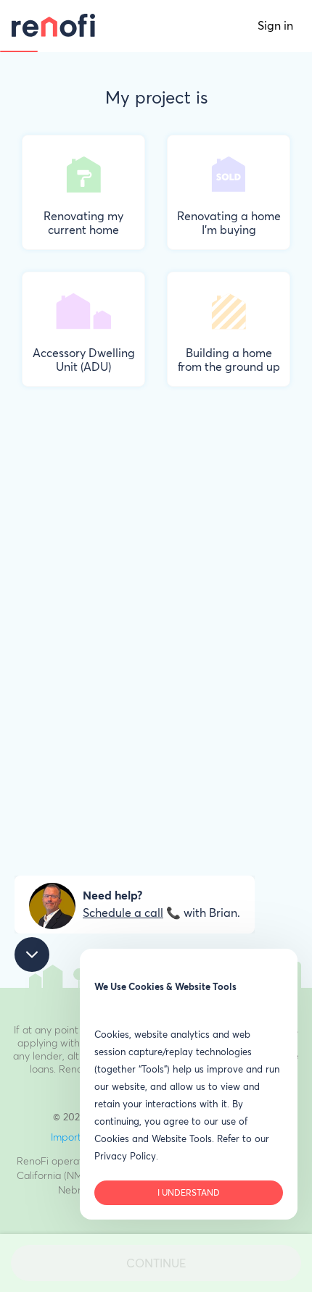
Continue (156, 1264)
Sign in (275, 26)
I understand (188, 1193)
